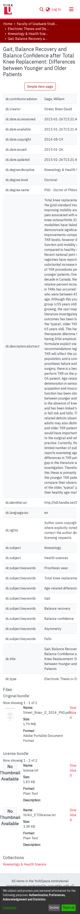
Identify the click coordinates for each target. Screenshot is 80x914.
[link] (24, 864)
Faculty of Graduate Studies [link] (37, 24)
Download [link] (73, 712)
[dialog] (40, 900)
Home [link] (7, 24)
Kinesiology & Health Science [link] (28, 34)
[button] (41, 9)
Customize (9, 907)
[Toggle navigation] (71, 9)
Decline (54, 907)
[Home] (8, 9)
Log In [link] (56, 9)
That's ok (68, 907)
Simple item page (40, 86)
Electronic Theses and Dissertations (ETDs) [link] (28, 29)
